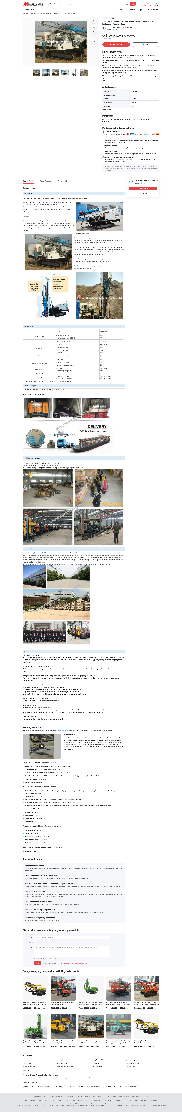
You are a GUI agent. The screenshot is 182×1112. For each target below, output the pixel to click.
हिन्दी (123, 1100)
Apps (141, 10)
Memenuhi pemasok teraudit (114, 1096)
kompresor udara (130, 1067)
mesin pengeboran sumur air (31, 1060)
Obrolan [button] (146, 44)
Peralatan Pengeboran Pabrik (74, 1086)
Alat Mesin (59, 1086)
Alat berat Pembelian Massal (128, 1086)
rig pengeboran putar (63, 1060)
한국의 (104, 1100)
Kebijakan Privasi (70, 1096)
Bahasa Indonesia (152, 1100)
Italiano (88, 1100)
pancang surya (27, 1063)
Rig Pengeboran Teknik (69, 14)
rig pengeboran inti (62, 1063)
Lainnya (25, 1090)
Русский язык (96, 1100)
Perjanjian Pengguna (57, 1096)
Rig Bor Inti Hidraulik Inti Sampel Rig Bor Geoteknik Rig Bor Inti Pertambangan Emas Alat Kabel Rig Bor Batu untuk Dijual (63, 1043)
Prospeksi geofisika (96, 1067)
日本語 (53, 1100)
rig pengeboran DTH (97, 1060)
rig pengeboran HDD (29, 1067)
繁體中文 (47, 1100)
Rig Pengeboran (56, 14)
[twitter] (147, 1096)
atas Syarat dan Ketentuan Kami (157, 1105)
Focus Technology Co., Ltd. (86, 1103)
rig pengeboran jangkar (132, 1060)
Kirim (37, 963)
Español (67, 1100)
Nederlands (117, 1100)
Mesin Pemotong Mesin (45, 1086)
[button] (127, 4)
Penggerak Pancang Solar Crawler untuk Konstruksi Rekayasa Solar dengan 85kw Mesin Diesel (90, 1005)
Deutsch (74, 1100)
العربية (109, 1100)
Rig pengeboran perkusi (132, 1063)
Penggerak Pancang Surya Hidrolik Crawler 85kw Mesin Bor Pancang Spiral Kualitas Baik (34, 1043)
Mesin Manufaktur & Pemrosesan (39, 14)
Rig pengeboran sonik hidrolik (65, 1067)
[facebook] (143, 1096)
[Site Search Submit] (133, 4)
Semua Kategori (30, 10)
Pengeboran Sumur (110, 1086)
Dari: (32, 937)
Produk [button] (52, 4)
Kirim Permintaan (116, 44)
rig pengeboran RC (96, 1063)
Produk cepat (101, 1096)
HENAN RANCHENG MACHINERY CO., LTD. (119, 27)
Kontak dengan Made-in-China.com (86, 1096)
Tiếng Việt (143, 1100)
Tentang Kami (37, 1096)
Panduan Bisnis (136, 1096)
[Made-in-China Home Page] (33, 4)
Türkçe (136, 1100)
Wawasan (126, 1096)
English (33, 1100)
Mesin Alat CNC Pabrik (93, 1086)
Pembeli (120, 10)
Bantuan (132, 10)
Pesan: (31, 947)
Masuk (157, 5)
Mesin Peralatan (29, 1086)
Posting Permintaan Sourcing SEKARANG (73, 963)
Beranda (25, 14)
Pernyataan (47, 1096)
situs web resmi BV (64, 730)
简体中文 (40, 1100)
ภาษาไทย (129, 1100)
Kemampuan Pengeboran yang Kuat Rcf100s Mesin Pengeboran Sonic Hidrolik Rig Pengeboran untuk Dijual (90, 1043)
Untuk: (31, 942)
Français (60, 1100)
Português (81, 1100)
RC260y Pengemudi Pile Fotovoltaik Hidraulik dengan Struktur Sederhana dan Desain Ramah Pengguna (118, 1005)
